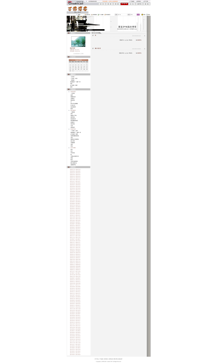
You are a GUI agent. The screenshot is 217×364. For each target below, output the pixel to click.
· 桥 (71, 154)
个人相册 (101, 14)
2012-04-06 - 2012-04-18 (75, 335)
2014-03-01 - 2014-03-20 (75, 303)
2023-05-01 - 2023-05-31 (75, 208)
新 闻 (109, 4)
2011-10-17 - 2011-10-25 (75, 344)
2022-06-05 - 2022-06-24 (75, 227)
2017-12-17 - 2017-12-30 (75, 271)
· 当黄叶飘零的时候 (74, 135)
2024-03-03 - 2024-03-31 (75, 193)
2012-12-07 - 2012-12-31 (75, 324)
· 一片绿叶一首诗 (73, 78)
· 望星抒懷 (72, 100)
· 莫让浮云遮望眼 (74, 103)
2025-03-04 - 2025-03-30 (75, 186)
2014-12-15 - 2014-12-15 (75, 293)
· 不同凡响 (72, 152)
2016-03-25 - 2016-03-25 (75, 279)
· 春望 (71, 87)
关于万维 (146, 1)
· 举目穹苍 (72, 124)
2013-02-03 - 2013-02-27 (75, 320)
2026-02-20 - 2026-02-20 (75, 176)
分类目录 (73, 89)
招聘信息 (111, 359)
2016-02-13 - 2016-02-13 (75, 281)
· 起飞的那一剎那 (73, 85)
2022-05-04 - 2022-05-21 (75, 229)
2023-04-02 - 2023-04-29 (75, 210)
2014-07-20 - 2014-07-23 (75, 298)
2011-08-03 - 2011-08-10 (75, 347)
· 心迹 (71, 125)
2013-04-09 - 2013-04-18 (75, 317)
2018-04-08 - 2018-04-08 (75, 266)
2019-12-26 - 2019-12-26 (75, 245)
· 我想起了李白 (73, 115)
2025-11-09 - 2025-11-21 (75, 179)
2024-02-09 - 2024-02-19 (75, 195)
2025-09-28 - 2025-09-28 (75, 183)
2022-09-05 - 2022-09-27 (75, 222)
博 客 (124, 4)
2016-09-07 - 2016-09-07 (75, 278)
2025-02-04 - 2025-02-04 (75, 188)
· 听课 (71, 108)
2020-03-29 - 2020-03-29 (75, 244)
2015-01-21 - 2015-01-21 (75, 291)
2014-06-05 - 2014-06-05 (75, 300)
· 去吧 (71, 144)
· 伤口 (71, 151)
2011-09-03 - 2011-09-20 (75, 346)
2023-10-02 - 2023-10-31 (75, 200)
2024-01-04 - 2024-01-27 (75, 196)
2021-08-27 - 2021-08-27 (75, 239)
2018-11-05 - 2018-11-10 (75, 261)
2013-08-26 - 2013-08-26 (75, 312)
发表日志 (88, 14)
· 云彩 (71, 137)
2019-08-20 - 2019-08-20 (75, 251)
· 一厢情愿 (72, 80)
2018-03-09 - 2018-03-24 (75, 268)
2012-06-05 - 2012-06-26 (75, 332)
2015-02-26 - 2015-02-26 (75, 290)
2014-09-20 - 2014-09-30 (75, 296)
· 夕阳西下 (72, 98)
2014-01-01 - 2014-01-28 (75, 307)
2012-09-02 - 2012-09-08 (75, 329)
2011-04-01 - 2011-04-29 (75, 354)
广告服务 (132, 1)
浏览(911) (122, 40)
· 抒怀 (71, 83)
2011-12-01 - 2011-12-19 (75, 341)
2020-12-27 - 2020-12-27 (75, 242)
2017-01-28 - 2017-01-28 (75, 274)
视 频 (117, 4)
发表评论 (139, 40)
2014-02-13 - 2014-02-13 (75, 305)
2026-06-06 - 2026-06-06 (75, 171)
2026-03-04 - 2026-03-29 (75, 174)
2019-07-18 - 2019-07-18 (75, 252)
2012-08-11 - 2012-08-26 (75, 330)
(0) (127, 40)
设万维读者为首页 (93, 1)
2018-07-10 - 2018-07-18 (75, 262)
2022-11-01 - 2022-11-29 (75, 218)
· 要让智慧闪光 (73, 163)
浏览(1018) (121, 53)
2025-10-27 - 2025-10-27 (75, 181)
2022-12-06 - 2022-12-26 (75, 217)
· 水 (71, 101)
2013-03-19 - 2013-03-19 (75, 319)
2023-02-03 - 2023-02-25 (75, 213)
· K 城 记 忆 (72, 105)
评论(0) (130, 40)
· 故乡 (71, 159)
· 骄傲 (71, 158)
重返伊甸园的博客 (127, 27)
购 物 (146, 4)
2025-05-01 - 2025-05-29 (75, 184)
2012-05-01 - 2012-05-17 (75, 334)
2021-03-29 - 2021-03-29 (75, 240)
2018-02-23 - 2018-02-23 (75, 269)
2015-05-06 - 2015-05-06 (75, 286)
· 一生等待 (72, 76)
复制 (86, 29)
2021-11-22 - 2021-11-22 (75, 237)
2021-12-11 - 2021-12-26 (75, 235)
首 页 (102, 4)
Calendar (73, 56)
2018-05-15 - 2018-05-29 (75, 264)
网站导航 (116, 359)
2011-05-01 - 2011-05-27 (75, 352)
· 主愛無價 (72, 142)
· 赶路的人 (72, 122)
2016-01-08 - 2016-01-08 (75, 283)
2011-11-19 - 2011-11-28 (75, 342)
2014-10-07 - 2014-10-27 (75, 295)
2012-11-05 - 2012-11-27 (75, 325)
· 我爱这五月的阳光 (74, 139)
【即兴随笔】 (73, 110)
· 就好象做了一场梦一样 (75, 81)
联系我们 (139, 1)
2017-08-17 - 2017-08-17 (75, 273)
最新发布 (73, 74)
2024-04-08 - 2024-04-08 (75, 191)
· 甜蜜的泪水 (73, 96)
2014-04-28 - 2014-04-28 (75, 302)
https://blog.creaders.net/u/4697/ (77, 29)
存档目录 (73, 167)
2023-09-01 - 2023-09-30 (75, 201)
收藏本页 (90, 29)
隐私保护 (120, 359)
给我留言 (108, 14)
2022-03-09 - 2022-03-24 (75, 232)
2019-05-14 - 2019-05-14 (75, 254)
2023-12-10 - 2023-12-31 (75, 198)
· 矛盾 (71, 146)
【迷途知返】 (73, 91)
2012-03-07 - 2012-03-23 (75, 337)
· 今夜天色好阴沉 (74, 161)
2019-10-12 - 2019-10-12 (75, 249)
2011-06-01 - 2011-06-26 (75, 351)
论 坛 (131, 4)
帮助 (144, 14)
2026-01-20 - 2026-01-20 (75, 178)
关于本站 (97, 359)
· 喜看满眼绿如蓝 (74, 120)
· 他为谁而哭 (73, 107)
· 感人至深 (72, 141)
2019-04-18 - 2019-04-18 (75, 256)
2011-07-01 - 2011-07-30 (75, 349)
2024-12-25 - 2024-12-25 (75, 189)
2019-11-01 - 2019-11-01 (75, 247)
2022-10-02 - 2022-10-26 (75, 220)
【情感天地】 (73, 129)
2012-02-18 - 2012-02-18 (75, 339)
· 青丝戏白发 (73, 118)
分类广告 (139, 4)
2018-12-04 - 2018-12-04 (75, 259)
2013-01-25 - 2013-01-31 (75, 322)
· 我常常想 (72, 117)
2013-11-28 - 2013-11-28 (75, 308)
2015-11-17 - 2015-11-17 (75, 285)
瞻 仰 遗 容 (98, 48)
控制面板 (95, 14)
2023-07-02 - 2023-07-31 (75, 205)
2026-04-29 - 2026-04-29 (75, 172)
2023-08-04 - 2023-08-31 (75, 203)
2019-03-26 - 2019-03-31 (75, 257)
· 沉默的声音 (73, 164)
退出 (149, 14)
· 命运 (71, 149)
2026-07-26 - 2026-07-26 (75, 169)
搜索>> (79, 14)
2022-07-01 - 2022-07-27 (75, 225)
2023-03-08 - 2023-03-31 (75, 212)
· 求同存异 (72, 127)
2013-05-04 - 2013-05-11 (75, 315)
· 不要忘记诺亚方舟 (74, 156)
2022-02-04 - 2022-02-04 (75, 234)
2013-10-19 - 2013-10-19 (75, 310)
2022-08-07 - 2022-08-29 (75, 223)
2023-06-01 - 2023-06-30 (75, 206)
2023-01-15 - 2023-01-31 (75, 215)
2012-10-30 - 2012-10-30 (75, 327)
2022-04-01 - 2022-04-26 (75, 230)
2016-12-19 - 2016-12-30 (75, 276)
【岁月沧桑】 (73, 147)
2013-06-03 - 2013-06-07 (75, 313)
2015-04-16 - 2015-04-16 (75, 288)
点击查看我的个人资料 (78, 53)
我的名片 (73, 33)
